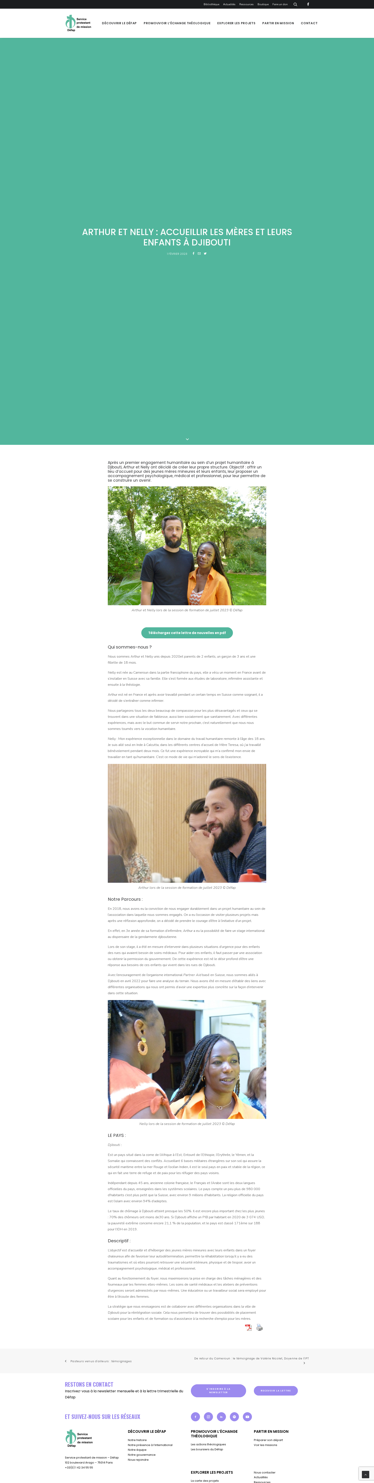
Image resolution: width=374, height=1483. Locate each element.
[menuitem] (212, 4)
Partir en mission (278, 23)
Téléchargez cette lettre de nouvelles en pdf (187, 633)
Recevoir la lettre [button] (276, 1390)
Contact (309, 23)
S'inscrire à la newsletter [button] (218, 1390)
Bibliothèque (211, 4)
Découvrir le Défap (119, 23)
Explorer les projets (236, 23)
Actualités (229, 4)
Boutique (263, 4)
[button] (195, 1416)
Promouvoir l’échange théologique (177, 23)
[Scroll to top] (365, 1474)
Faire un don (280, 4)
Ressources (246, 4)
